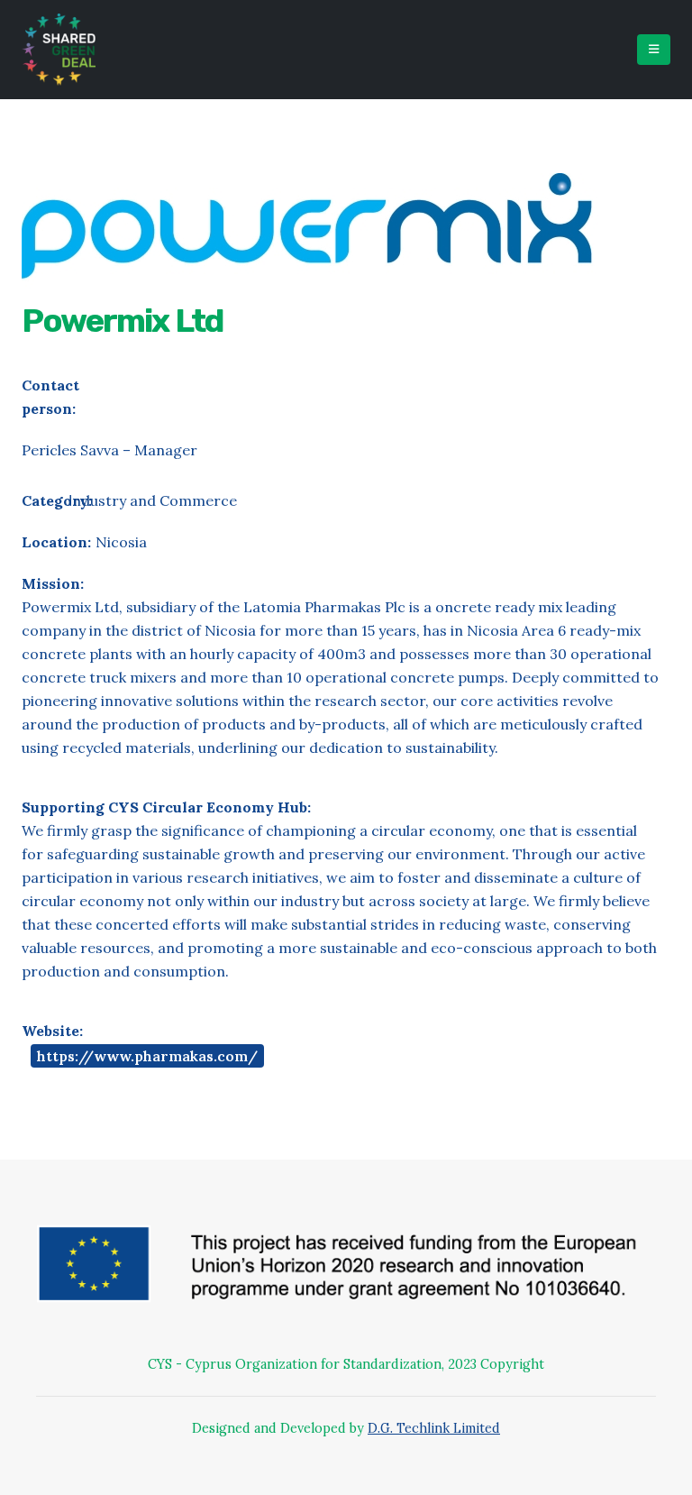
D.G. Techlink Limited (434, 1428)
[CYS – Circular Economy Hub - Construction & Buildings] (59, 50)
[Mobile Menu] (653, 49)
